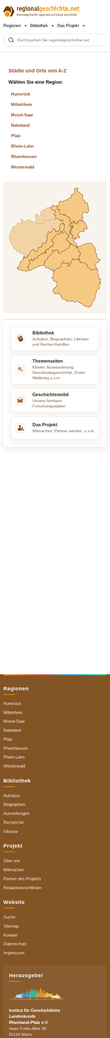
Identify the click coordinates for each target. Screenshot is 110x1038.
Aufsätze (11, 795)
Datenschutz (15, 943)
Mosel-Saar (22, 114)
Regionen (12, 25)
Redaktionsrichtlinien (22, 887)
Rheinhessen (24, 156)
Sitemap (11, 926)
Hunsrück (20, 94)
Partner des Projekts (22, 878)
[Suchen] (11, 40)
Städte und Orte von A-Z (37, 71)
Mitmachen (13, 869)
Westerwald (22, 167)
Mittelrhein (21, 104)
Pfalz (16, 135)
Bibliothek (39, 25)
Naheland (20, 125)
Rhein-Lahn (22, 146)
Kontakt (10, 935)
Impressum (14, 952)
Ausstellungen (16, 813)
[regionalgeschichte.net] (41, 11)
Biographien (14, 804)
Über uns (11, 860)
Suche (9, 917)
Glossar (10, 831)
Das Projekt (68, 25)
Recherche (13, 822)
